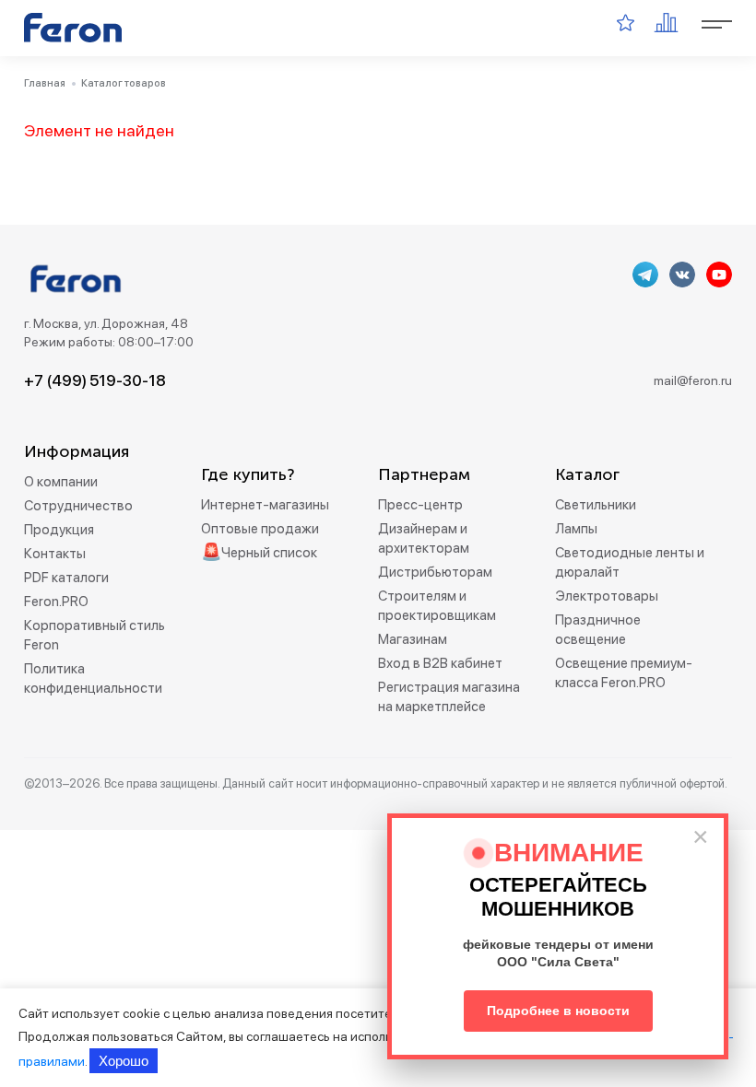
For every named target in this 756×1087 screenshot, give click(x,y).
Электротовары (606, 596)
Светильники (595, 505)
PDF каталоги (66, 577)
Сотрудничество (78, 505)
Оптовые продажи (260, 528)
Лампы (576, 528)
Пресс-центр (420, 505)
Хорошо (123, 1061)
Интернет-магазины (265, 505)
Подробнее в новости (558, 1010)
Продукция (59, 529)
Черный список (269, 552)
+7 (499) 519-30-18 (95, 380)
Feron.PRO (56, 601)
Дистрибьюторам (435, 572)
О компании (61, 481)
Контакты (55, 553)
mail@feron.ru (693, 380)
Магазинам (412, 639)
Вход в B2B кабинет (440, 663)
